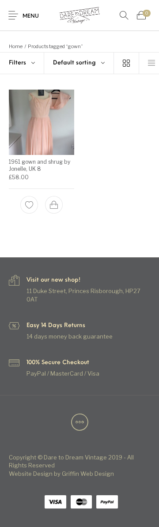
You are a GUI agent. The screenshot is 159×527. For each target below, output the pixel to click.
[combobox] (79, 63)
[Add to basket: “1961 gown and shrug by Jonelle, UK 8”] (54, 205)
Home (16, 46)
